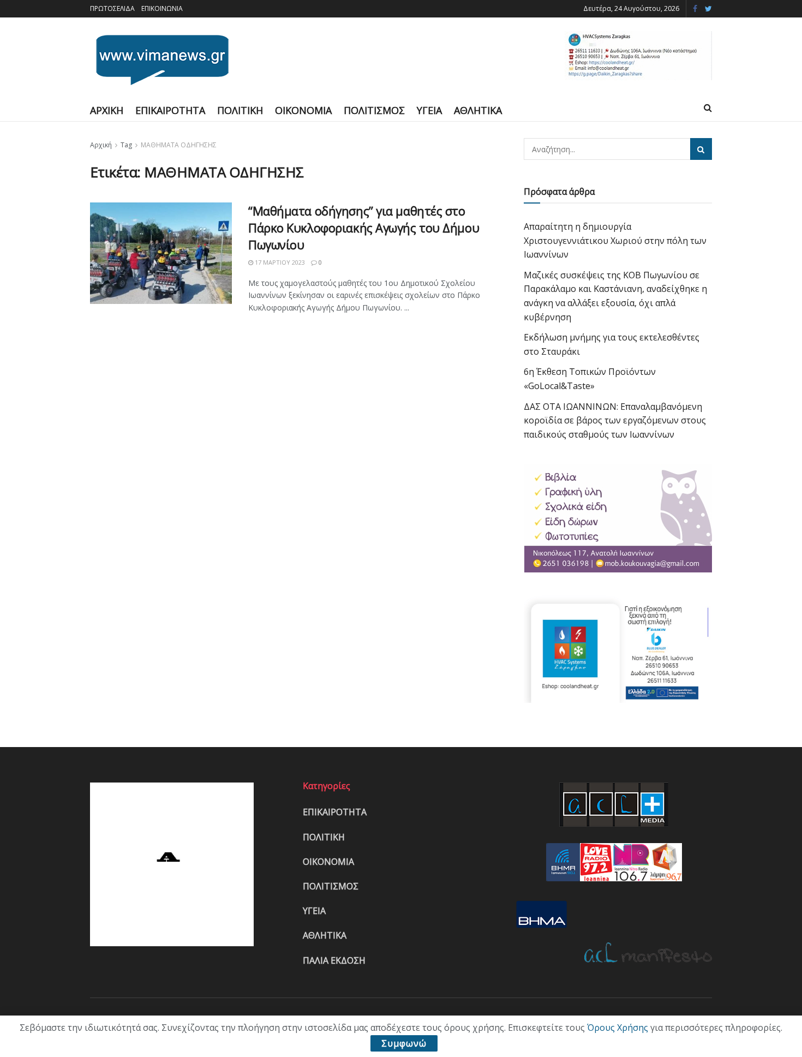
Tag (126, 145)
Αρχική (101, 145)
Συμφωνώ (404, 1043)
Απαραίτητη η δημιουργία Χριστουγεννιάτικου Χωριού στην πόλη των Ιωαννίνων (615, 240)
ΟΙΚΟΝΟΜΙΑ (303, 110)
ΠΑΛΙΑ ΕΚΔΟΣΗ (334, 960)
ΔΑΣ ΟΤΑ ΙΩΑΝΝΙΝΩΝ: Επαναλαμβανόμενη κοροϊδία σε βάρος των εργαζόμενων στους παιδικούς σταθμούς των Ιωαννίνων (615, 420)
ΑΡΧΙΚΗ (106, 110)
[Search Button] (701, 149)
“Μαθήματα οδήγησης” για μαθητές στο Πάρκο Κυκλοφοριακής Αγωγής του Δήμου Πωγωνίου (363, 227)
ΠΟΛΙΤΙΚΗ (240, 110)
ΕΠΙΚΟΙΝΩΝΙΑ (162, 8)
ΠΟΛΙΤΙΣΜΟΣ (374, 110)
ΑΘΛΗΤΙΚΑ (478, 110)
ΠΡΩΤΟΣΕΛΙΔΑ (112, 8)
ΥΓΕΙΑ (429, 110)
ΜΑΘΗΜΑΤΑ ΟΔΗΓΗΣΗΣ (179, 145)
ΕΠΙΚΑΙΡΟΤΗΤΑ (170, 110)
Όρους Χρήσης (617, 1028)
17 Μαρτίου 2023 (279, 262)
